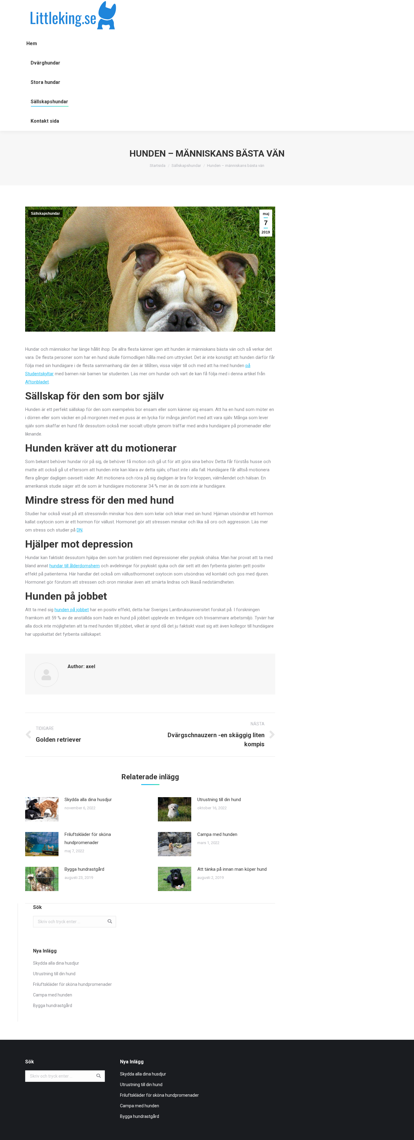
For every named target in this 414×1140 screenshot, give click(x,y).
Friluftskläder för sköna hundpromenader (88, 838)
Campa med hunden (217, 834)
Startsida (157, 165)
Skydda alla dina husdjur (88, 799)
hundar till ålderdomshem (74, 565)
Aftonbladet (37, 382)
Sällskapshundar (186, 165)
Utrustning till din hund (219, 799)
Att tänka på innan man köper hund (232, 869)
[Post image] (41, 809)
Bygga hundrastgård (84, 869)
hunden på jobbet (72, 609)
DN (79, 530)
